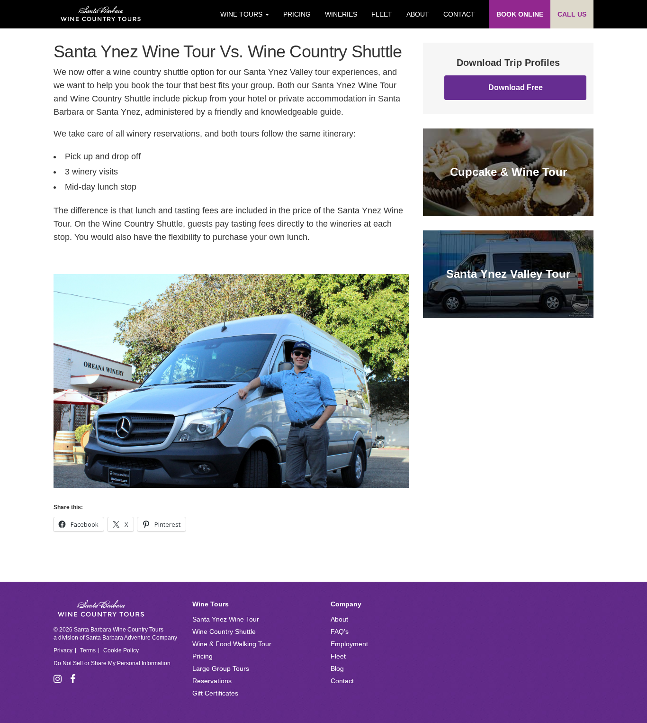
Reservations (212, 681)
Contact (459, 14)
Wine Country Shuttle (224, 631)
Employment (349, 644)
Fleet (381, 14)
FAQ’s (340, 631)
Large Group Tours (220, 668)
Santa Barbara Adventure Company (131, 637)
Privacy (63, 650)
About (417, 14)
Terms (88, 650)
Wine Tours (242, 14)
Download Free (515, 87)
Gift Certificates (215, 693)
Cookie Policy (121, 650)
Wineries (341, 14)
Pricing (297, 14)
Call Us (571, 14)
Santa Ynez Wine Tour (225, 619)
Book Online (519, 14)
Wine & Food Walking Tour (231, 644)
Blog (337, 668)
